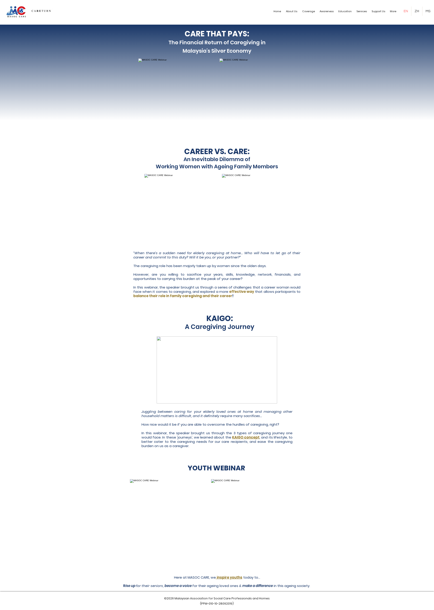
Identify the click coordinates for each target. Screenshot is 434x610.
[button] (292, 11)
